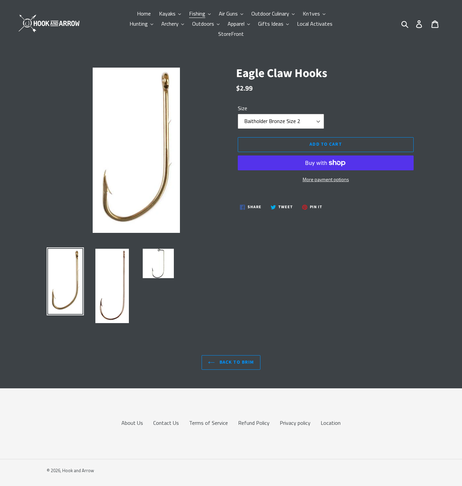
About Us (132, 423)
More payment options (326, 179)
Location (331, 423)
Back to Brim (236, 362)
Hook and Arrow (78, 470)
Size (242, 108)
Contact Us (166, 423)
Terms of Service (208, 423)
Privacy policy (295, 423)
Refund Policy (254, 423)
